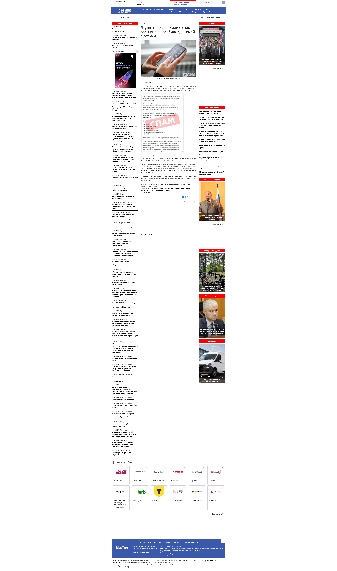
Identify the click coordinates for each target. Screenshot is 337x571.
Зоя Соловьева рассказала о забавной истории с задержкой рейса (123, 206)
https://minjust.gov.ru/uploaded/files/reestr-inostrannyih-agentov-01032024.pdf (135, 562)
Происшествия (159, 10)
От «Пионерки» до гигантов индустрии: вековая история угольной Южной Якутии (122, 444)
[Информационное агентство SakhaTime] (125, 10)
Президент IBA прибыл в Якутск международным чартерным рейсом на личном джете (123, 149)
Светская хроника (150, 12)
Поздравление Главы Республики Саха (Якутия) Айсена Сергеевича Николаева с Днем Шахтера (124, 434)
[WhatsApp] (185, 197)
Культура (198, 10)
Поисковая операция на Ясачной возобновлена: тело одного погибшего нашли (124, 118)
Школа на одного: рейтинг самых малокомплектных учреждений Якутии (211, 166)
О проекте (152, 543)
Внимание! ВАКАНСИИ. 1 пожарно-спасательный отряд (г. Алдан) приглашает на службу (124, 323)
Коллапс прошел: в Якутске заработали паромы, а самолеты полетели (124, 169)
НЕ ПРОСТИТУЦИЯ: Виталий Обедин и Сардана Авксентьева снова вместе (212, 125)
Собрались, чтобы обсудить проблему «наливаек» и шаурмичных (122, 243)
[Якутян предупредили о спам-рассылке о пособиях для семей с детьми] (168, 59)
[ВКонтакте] (183, 197)
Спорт (207, 10)
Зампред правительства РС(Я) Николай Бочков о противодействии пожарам (123, 217)
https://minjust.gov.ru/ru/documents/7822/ (160, 565)
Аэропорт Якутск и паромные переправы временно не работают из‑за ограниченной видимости (124, 95)
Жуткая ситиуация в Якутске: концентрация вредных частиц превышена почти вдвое (123, 159)
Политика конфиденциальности (141, 552)
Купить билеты (208, 12)
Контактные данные (190, 543)
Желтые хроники (175, 10)
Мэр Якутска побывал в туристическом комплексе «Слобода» (121, 264)
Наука (173, 12)
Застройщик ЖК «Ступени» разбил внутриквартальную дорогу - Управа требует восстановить (125, 253)
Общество (196, 12)
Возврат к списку (146, 234)
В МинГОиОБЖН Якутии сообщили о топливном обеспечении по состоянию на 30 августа (125, 305)
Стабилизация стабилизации (123, 399)
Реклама (176, 543)
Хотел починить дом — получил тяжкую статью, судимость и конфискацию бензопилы (124, 369)
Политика (147, 10)
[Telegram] (187, 197)
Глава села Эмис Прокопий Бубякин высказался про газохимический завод (125, 180)
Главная (142, 543)
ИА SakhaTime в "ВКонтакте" (213, 18)
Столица (188, 10)
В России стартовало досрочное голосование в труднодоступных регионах (124, 274)
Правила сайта (164, 543)
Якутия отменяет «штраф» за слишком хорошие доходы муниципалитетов (122, 379)
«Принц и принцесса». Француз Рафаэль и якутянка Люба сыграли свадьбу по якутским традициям (211, 133)
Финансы (163, 12)
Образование (184, 12)
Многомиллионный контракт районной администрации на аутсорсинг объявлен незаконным (124, 416)
